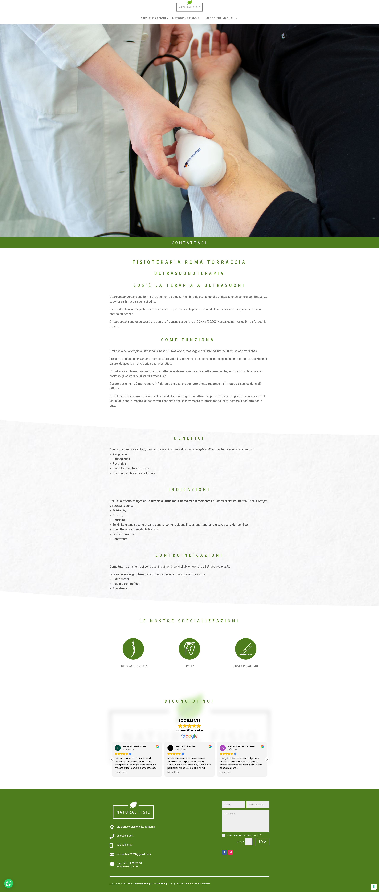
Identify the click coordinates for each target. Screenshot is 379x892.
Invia (262, 841)
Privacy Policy (142, 883)
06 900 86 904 (125, 835)
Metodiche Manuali (220, 18)
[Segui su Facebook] (224, 852)
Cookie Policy (159, 883)
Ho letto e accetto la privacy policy (242, 835)
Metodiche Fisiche (186, 18)
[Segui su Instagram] (230, 852)
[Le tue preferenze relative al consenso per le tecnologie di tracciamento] (374, 887)
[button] (267, 759)
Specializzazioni (153, 18)
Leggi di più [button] (120, 772)
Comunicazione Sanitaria (196, 883)
